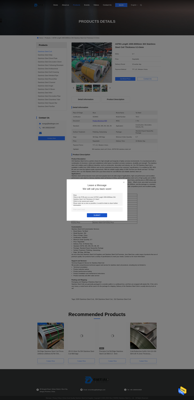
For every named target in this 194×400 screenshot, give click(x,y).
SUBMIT (97, 215)
